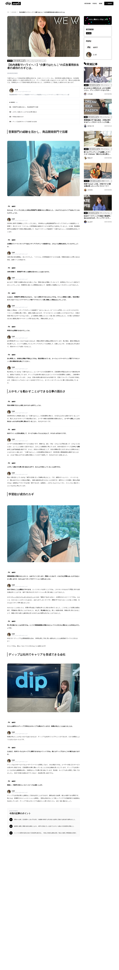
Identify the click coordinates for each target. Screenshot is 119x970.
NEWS (100, 3)
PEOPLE (95, 3)
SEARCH (110, 3)
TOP (8, 12)
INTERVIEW (87, 3)
